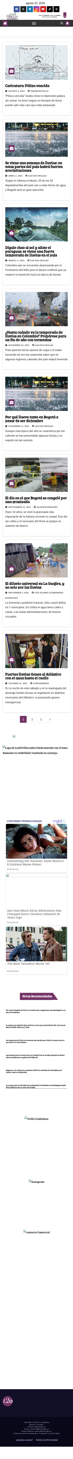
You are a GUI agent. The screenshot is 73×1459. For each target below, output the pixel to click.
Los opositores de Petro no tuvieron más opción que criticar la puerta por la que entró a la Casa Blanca (35, 1041)
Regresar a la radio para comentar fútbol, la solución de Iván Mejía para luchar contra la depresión (34, 1071)
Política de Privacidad (46, 1439)
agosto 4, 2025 (16, 91)
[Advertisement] (36, 1148)
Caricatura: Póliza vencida (27, 85)
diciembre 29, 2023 (19, 345)
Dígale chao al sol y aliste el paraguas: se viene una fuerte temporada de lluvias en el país (31, 251)
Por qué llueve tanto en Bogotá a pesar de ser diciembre (31, 418)
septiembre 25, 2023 (19, 507)
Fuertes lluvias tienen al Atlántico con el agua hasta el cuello (33, 675)
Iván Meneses (41, 683)
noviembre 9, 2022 (18, 592)
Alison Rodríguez (47, 507)
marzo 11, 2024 (16, 260)
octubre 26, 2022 (18, 683)
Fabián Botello (40, 91)
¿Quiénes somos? (24, 1439)
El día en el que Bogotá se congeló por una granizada (36, 499)
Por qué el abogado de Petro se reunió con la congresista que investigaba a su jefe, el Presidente (36, 1011)
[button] (61, 23)
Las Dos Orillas (37, 175)
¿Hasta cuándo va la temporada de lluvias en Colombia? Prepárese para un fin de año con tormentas (35, 335)
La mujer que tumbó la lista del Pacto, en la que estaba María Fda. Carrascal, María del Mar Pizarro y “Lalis (36, 1026)
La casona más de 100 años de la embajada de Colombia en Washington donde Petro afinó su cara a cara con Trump (36, 1086)
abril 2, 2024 (15, 175)
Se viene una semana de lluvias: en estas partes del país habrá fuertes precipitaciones (34, 166)
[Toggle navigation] (34, 23)
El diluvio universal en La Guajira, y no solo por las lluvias (34, 585)
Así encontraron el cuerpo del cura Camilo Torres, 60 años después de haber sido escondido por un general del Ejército (35, 1056)
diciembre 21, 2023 (19, 426)
